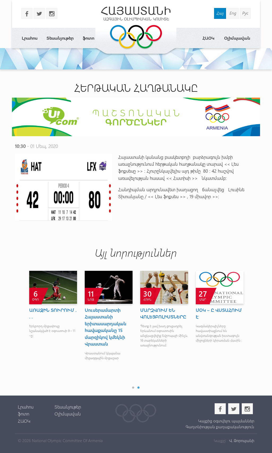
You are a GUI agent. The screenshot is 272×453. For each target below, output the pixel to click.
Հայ (220, 13)
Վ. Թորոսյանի (241, 440)
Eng (233, 13)
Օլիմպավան (237, 38)
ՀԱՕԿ (208, 38)
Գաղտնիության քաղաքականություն (220, 426)
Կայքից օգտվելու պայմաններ (226, 420)
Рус (245, 13)
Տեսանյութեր (60, 38)
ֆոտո (88, 38)
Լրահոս (29, 38)
